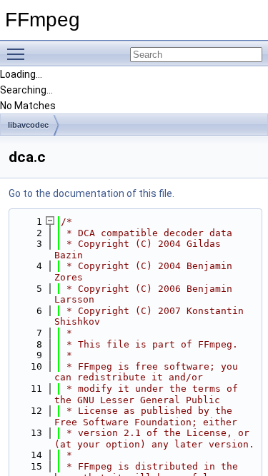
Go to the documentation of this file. (91, 193)
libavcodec (28, 125)
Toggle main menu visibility (18, 53)
